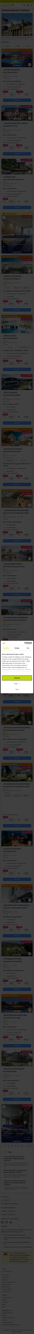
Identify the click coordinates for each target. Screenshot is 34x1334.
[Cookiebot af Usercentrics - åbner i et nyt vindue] (24, 643)
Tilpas (16, 683)
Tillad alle (17, 678)
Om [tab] (28, 648)
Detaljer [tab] (17, 648)
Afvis (17, 689)
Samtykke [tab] (6, 648)
